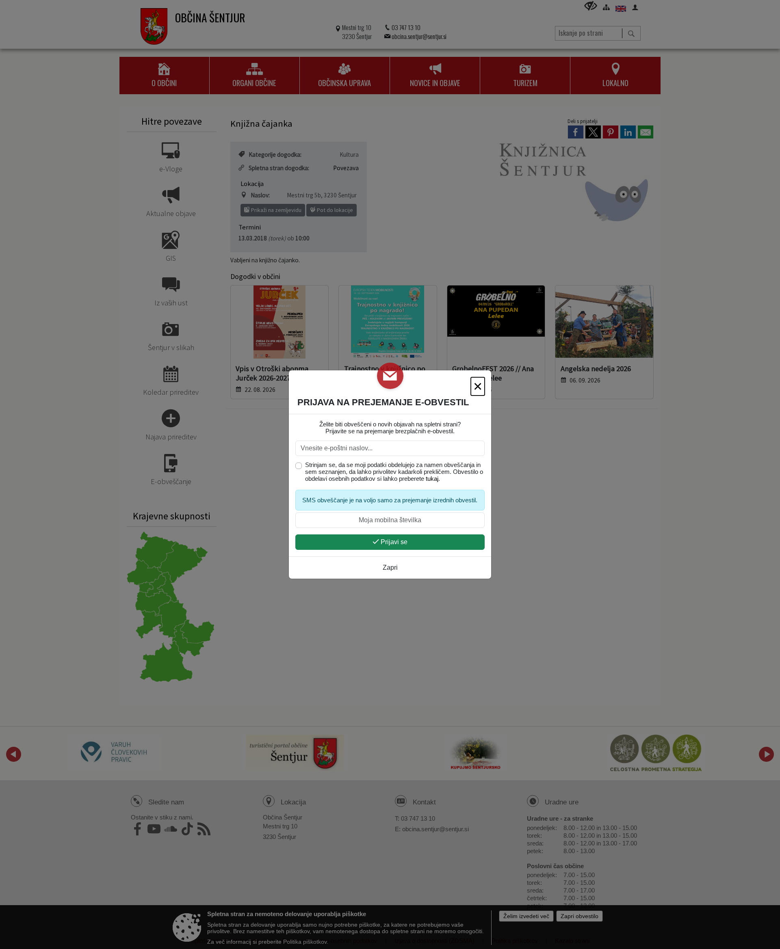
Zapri (390, 567)
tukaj (432, 478)
